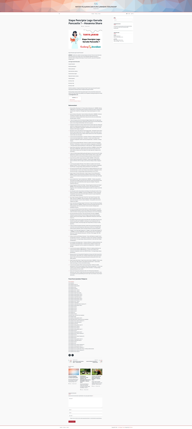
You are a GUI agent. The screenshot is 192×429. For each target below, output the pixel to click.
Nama (70, 409)
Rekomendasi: (72, 99)
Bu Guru (83, 26)
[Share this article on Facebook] (69, 355)
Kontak (99, 13)
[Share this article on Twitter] (72, 355)
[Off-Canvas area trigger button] (59, 13)
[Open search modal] (132, 13)
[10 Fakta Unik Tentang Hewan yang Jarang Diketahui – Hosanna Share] (97, 372)
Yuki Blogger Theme (121, 427)
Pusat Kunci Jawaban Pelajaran (75, 100)
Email (70, 412)
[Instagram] (129, 13)
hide (76, 97)
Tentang (96, 13)
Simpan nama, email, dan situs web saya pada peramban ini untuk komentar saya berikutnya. (86, 418)
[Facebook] (126, 13)
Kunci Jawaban (71, 281)
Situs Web (70, 415)
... (101, 384)
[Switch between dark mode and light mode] (131, 13)
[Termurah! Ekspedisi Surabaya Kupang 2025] (73, 372)
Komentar (71, 398)
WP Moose (130, 427)
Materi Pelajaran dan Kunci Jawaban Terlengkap (96, 7)
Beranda (93, 13)
